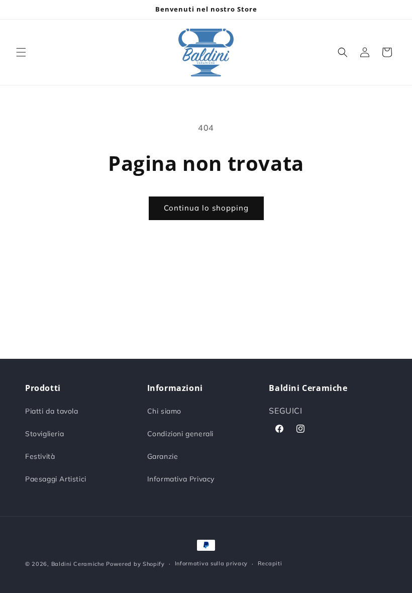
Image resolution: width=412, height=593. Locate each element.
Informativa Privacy (181, 478)
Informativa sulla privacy (211, 563)
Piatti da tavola (51, 411)
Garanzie (162, 456)
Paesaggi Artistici (55, 478)
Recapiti (270, 563)
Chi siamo (164, 411)
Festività (40, 456)
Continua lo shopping (206, 208)
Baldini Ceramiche (78, 563)
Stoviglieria (44, 433)
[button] (21, 52)
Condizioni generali (180, 433)
